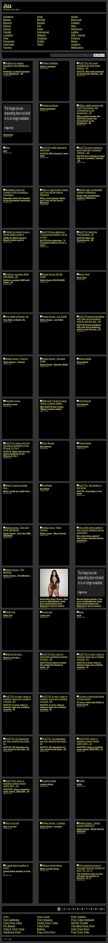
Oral (5, 38)
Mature (41, 35)
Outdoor (42, 38)
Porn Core (43, 916)
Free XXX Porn (46, 932)
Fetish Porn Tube (47, 922)
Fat (39, 25)
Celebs (75, 22)
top (10, 939)
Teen (40, 44)
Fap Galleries (11, 919)
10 (101, 909)
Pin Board (9, 926)
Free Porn (43, 926)
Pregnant (8, 41)
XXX (6, 916)
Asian (74, 16)
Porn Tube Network (82, 919)
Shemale (8, 44)
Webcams (77, 47)
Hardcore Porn (12, 932)
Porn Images (45, 919)
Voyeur (7, 47)
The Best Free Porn (83, 926)
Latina (74, 32)
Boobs (41, 22)
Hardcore (76, 29)
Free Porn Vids (80, 932)
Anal (40, 16)
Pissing (75, 38)
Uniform (75, 44)
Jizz (7, 5)
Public (41, 41)
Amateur (8, 16)
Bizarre (7, 22)
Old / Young (78, 35)
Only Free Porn (80, 929)
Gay (73, 25)
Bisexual (76, 19)
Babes (7, 19)
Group (7, 29)
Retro (74, 41)
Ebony (7, 25)
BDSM (41, 19)
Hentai (7, 32)
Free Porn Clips (12, 922)
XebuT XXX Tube (13, 929)
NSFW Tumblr (79, 922)
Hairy (40, 29)
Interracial (43, 32)
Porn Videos (78, 916)
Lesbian (8, 35)
